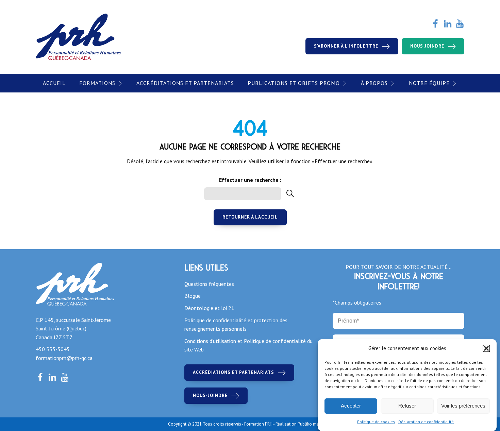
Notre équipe (429, 83)
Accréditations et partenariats (185, 83)
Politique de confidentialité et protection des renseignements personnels (235, 324)
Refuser (407, 406)
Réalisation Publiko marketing (304, 424)
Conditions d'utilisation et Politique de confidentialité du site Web (248, 345)
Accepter (351, 406)
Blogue (192, 295)
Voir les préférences (463, 406)
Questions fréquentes (209, 283)
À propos (374, 83)
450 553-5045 (53, 349)
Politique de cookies (376, 421)
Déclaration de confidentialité (426, 421)
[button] (486, 348)
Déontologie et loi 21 (209, 308)
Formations (97, 83)
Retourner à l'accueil (250, 217)
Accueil (54, 83)
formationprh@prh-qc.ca (64, 358)
